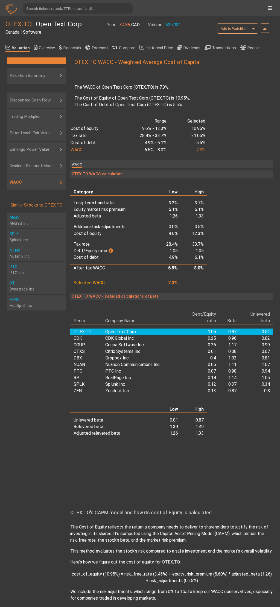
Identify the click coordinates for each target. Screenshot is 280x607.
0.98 (232, 371)
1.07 (266, 364)
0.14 (212, 377)
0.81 (266, 358)
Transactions (224, 48)
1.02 (232, 358)
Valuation (21, 48)
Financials (72, 48)
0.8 (267, 390)
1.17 (232, 344)
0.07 (266, 351)
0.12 (212, 384)
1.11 (232, 364)
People (253, 48)
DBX (78, 358)
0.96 (232, 338)
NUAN (79, 364)
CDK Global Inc (119, 338)
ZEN (78, 390)
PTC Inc (113, 371)
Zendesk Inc (117, 390)
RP (76, 377)
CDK (78, 338)
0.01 (212, 351)
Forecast (100, 48)
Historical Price (159, 48)
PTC (78, 371)
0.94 (266, 371)
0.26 (212, 344)
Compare (127, 48)
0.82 (266, 338)
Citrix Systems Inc (123, 351)
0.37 (232, 384)
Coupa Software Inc (124, 344)
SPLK (79, 384)
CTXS (79, 351)
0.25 (212, 338)
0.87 (232, 390)
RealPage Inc (118, 377)
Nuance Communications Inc (132, 364)
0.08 (232, 351)
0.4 (213, 358)
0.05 (212, 364)
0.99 (266, 344)
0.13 (212, 390)
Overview (47, 48)
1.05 (266, 377)
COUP (79, 344)
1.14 (232, 377)
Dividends (191, 48)
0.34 (266, 384)
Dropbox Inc (117, 358)
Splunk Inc (115, 384)
